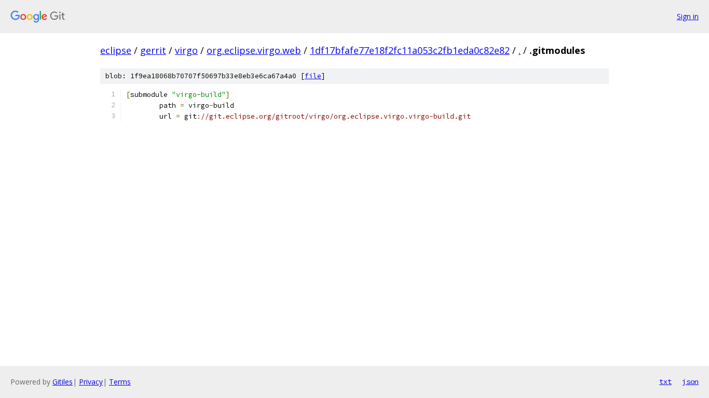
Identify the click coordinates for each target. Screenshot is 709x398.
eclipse (115, 50)
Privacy (91, 382)
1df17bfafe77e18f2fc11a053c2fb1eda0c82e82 (410, 50)
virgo (186, 50)
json (690, 381)
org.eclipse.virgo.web (254, 50)
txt (665, 381)
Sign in (688, 16)
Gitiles (62, 382)
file (313, 76)
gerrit (153, 50)
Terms (120, 382)
